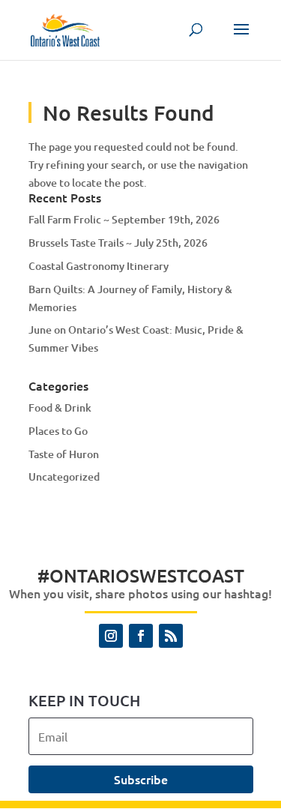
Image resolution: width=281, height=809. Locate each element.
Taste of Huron (63, 454)
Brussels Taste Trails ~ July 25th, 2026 (118, 242)
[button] (241, 39)
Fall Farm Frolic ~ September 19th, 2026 (124, 219)
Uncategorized (64, 476)
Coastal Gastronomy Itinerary (98, 266)
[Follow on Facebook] (141, 636)
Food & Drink (59, 407)
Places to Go (58, 431)
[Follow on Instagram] (111, 636)
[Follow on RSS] (171, 636)
